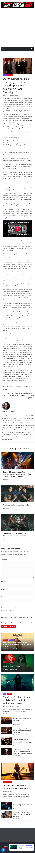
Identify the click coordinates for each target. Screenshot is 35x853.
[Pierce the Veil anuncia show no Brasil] (17, 486)
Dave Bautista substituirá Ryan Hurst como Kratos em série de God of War (21, 814)
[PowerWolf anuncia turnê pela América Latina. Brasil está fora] (17, 515)
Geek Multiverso (7, 782)
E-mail (3, 589)
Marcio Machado (15, 95)
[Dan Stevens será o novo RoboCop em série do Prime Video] (6, 806)
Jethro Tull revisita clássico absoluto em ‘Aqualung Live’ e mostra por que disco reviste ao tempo (17, 644)
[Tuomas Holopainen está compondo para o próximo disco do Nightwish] (6, 732)
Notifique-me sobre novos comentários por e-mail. (17, 617)
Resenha (5, 639)
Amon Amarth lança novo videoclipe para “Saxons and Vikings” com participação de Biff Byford (18, 395)
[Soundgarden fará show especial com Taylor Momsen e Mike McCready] (6, 721)
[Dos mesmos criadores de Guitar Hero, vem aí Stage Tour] (17, 771)
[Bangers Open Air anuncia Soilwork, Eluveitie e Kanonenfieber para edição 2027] (6, 742)
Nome (3, 581)
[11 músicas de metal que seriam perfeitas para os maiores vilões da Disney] (17, 654)
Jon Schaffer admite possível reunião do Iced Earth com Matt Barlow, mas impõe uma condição (22, 751)
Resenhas (11, 639)
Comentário (5, 559)
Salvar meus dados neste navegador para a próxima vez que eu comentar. (17, 609)
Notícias (10, 75)
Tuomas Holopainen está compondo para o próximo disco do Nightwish (22, 730)
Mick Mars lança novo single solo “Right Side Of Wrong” (17, 388)
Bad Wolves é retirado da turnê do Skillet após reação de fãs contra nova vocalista (17, 700)
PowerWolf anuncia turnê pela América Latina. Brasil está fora (15, 535)
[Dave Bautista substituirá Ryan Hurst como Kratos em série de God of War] (6, 815)
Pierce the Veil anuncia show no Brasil (17, 505)
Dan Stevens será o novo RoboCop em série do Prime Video (22, 805)
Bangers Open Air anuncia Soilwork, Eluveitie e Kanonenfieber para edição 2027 (22, 741)
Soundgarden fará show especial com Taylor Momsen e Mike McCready (22, 720)
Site (2, 597)
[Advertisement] (17, 28)
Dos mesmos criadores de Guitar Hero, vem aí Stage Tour (17, 787)
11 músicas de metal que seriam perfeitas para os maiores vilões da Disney (17, 666)
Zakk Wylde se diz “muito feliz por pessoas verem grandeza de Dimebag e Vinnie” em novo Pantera (17, 474)
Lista (4, 662)
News (5, 75)
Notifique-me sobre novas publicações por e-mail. (16, 623)
